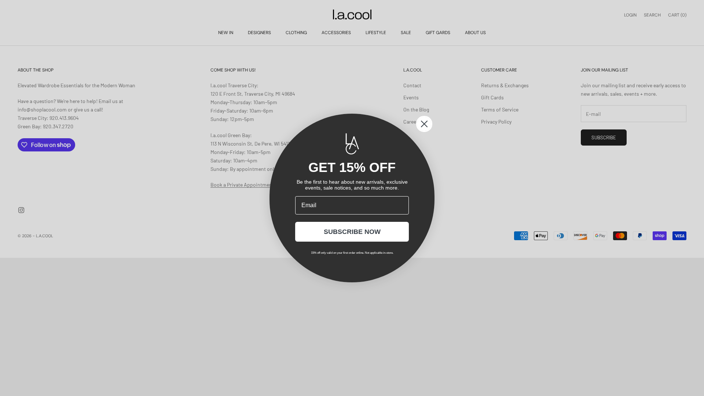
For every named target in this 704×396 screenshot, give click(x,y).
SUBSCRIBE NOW (352, 231)
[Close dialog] (424, 124)
